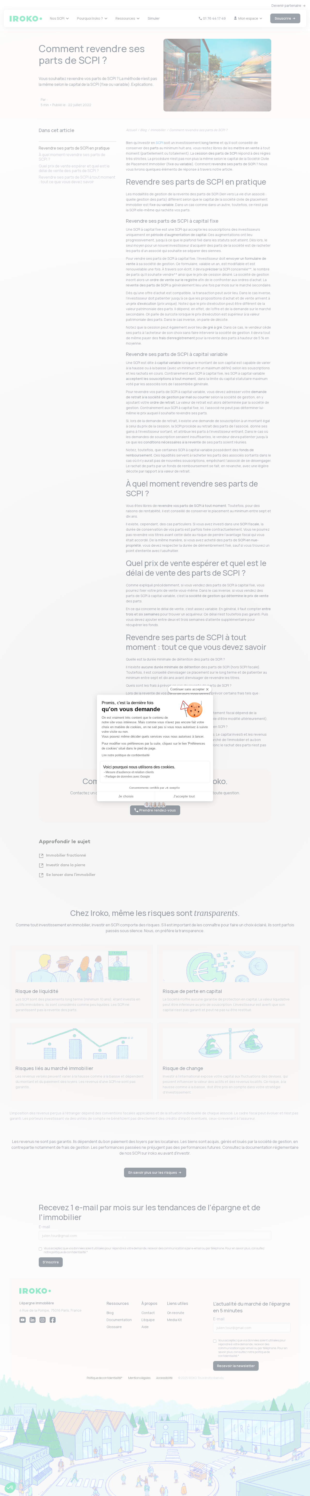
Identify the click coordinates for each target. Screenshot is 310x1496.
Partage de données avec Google (128, 776)
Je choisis (125, 796)
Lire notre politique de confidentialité (126, 755)
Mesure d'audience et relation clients (130, 772)
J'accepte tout (184, 796)
